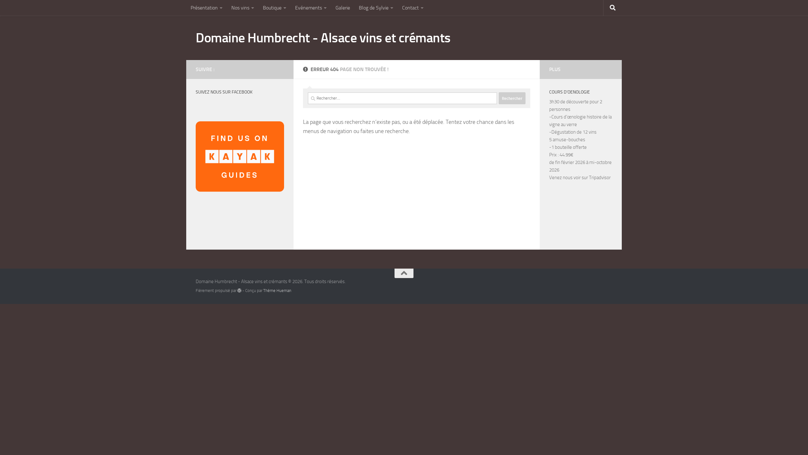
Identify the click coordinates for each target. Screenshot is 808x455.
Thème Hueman (277, 290)
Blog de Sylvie (374, 8)
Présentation (204, 8)
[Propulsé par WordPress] (239, 290)
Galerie (343, 8)
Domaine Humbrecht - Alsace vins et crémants (323, 38)
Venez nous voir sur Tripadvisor (580, 177)
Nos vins (240, 8)
